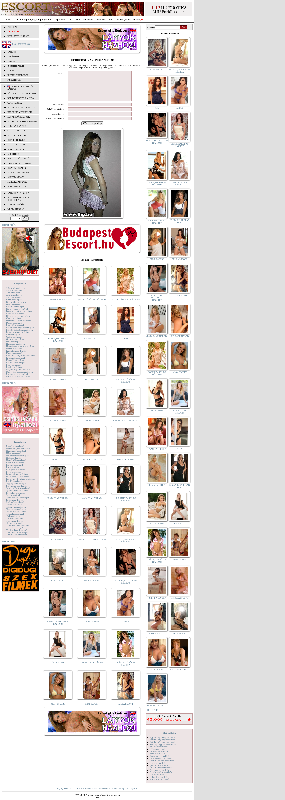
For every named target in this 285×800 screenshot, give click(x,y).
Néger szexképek (14, 453)
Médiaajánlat (131, 788)
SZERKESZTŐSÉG (16, 204)
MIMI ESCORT (92, 379)
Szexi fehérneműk (18, 135)
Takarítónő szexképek (16, 507)
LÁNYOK (11, 52)
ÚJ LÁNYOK (13, 56)
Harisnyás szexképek (15, 344)
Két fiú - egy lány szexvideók (163, 740)
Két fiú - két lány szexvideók (163, 742)
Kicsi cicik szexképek (15, 358)
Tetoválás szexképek (15, 514)
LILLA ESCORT (125, 704)
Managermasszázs (18, 172)
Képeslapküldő (105, 19)
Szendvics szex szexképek (17, 497)
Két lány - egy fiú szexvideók (163, 744)
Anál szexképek (13, 292)
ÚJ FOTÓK (12, 61)
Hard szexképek (13, 341)
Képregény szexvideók (160, 756)
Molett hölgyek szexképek (18, 448)
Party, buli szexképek (15, 462)
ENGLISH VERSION (21, 44)
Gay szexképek (13, 334)
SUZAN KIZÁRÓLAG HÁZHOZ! (126, 499)
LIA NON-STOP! (58, 379)
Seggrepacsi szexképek (16, 483)
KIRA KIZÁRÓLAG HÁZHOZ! (92, 299)
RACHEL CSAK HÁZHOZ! (125, 420)
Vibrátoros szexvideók (160, 779)
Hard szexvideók (157, 753)
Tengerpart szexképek (16, 509)
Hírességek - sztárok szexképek (20, 346)
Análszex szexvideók (159, 747)
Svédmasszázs (15, 177)
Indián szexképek (14, 348)
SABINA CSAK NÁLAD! (91, 663)
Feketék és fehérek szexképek (19, 330)
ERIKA (126, 621)
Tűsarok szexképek (14, 528)
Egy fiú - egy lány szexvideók (163, 737)
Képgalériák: (20, 283)
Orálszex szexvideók (159, 765)
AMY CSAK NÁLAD (92, 498)
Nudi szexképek (13, 458)
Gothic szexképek (14, 337)
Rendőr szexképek (14, 481)
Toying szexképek (14, 523)
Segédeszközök (16, 131)
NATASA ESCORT (58, 420)
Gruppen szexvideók (159, 751)
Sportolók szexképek (15, 493)
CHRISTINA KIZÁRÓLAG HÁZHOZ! (58, 622)
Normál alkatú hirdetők (22, 121)
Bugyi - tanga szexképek (17, 309)
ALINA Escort (58, 459)
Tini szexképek (13, 516)
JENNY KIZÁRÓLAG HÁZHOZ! (126, 380)
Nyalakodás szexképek (16, 460)
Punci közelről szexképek (17, 476)
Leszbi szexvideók (158, 763)
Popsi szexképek (13, 472)
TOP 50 (10, 70)
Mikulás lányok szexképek (18, 376)
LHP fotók (13, 154)
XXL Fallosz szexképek (16, 535)
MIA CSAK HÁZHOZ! (157, 705)
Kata (126, 338)
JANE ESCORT (58, 580)
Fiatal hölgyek (16, 145)
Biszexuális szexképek (16, 302)
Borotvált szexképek (15, 306)
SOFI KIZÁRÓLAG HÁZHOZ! (126, 299)
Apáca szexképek (14, 295)
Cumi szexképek (13, 318)
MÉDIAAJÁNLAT (15, 209)
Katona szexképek (14, 353)
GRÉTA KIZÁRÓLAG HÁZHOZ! (126, 664)
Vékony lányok (16, 126)
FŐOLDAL (12, 27)
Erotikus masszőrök (19, 112)
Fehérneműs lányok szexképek (20, 327)
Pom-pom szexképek (15, 469)
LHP (8, 19)
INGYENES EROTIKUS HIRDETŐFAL (18, 198)
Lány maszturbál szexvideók (162, 760)
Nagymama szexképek (16, 451)
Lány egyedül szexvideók (161, 758)
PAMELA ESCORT (57, 299)
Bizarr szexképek (14, 304)
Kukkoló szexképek (15, 360)
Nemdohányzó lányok (20, 98)
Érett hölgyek (16, 140)
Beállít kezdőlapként (82, 788)
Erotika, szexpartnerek (128, 19)
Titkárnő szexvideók (159, 777)
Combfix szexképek (15, 313)
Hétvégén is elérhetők (21, 107)
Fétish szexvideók (158, 749)
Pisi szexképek (12, 467)
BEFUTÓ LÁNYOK (16, 66)
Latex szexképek (13, 365)
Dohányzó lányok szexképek (19, 320)
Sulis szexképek (13, 495)
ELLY (179, 448)
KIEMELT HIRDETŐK (17, 75)
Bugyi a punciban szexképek (19, 311)
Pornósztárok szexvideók (161, 772)
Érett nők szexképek (15, 325)
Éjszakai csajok (16, 168)
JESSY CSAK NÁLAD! (57, 498)
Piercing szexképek (14, 465)
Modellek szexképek (15, 446)
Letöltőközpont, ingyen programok (33, 19)
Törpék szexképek (14, 521)
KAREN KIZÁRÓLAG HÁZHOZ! (58, 339)
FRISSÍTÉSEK (14, 80)
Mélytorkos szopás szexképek (19, 372)
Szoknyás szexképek (15, 502)
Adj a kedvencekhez (101, 788)
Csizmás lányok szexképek (18, 316)
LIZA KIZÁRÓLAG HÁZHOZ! (92, 539)
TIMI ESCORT (91, 704)
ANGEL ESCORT (92, 338)
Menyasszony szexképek (17, 374)
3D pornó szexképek (15, 288)
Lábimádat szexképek (16, 362)
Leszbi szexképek (14, 367)
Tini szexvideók (157, 774)
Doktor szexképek (14, 323)
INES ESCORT (58, 539)
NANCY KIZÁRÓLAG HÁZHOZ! (125, 540)
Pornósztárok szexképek (17, 474)
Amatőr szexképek (14, 290)
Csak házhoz (14, 103)
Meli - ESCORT (58, 704)
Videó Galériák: (169, 733)
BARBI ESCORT (91, 420)
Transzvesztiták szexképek (18, 525)
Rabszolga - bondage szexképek (20, 479)
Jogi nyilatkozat (64, 788)
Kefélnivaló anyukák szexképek (20, 355)
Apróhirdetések (63, 19)
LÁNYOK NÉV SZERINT (19, 193)
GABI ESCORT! (92, 621)
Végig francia (15, 149)
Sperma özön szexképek (17, 490)
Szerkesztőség (118, 788)
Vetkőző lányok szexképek (18, 530)
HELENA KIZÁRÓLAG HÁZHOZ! (126, 581)
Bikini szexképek (14, 299)
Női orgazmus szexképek (17, 455)
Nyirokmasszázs (17, 182)
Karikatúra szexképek (16, 351)
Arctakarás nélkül (19, 158)
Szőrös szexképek (14, 504)
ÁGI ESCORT (58, 663)
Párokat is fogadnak (19, 163)
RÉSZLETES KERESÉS (18, 36)
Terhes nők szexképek (16, 511)
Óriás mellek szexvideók (161, 767)
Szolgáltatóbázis (84, 19)
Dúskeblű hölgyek (18, 117)
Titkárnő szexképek (15, 518)
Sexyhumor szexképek (16, 486)
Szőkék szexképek (14, 500)
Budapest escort (17, 186)
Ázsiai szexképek (14, 297)
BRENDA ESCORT (125, 459)
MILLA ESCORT (91, 580)
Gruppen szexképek (15, 339)
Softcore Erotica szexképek (18, 488)
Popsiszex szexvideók (159, 770)
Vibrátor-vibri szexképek (17, 532)
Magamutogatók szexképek (18, 369)
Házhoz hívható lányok (21, 93)
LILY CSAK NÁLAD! (92, 459)
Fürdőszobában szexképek (18, 332)
